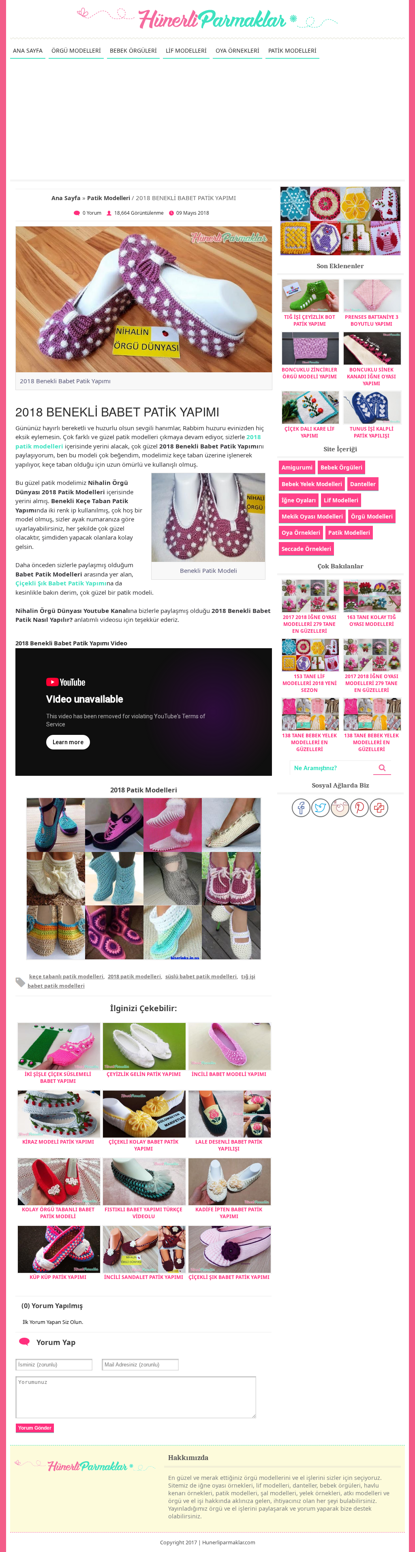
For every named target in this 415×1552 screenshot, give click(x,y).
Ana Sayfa (66, 198)
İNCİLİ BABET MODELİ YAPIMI (229, 1074)
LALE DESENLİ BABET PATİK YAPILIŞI (228, 1145)
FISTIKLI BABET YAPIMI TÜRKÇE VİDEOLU (143, 1213)
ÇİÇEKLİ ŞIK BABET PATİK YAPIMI (229, 1277)
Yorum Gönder (34, 1428)
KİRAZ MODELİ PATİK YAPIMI (58, 1141)
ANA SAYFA (28, 50)
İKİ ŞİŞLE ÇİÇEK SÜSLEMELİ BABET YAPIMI (58, 1077)
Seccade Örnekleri (306, 549)
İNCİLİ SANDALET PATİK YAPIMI (143, 1277)
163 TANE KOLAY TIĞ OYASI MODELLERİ (371, 621)
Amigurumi (297, 467)
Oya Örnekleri (301, 532)
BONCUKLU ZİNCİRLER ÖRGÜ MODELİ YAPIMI (309, 373)
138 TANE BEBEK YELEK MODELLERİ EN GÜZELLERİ (309, 742)
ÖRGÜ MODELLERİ (76, 50)
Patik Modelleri (108, 198)
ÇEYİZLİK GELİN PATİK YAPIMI (144, 1074)
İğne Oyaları (299, 500)
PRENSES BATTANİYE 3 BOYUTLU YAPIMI (371, 320)
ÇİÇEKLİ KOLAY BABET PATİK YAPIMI (143, 1145)
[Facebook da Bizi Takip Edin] (301, 807)
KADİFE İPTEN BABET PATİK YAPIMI (228, 1213)
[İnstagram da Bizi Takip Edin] (340, 807)
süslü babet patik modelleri (201, 976)
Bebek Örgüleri (341, 467)
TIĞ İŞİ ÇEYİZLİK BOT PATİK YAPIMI (309, 320)
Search (382, 768)
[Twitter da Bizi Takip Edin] (320, 807)
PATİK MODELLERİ (292, 50)
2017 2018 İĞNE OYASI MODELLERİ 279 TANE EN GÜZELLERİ (309, 624)
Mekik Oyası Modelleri (312, 516)
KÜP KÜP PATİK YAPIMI (58, 1277)
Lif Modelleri (341, 500)
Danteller (363, 484)
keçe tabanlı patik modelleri (66, 976)
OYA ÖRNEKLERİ (237, 50)
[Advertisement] (207, 118)
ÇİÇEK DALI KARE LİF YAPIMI (310, 432)
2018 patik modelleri (134, 976)
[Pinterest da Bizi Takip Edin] (359, 807)
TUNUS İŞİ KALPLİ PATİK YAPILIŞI (372, 432)
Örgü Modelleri (372, 516)
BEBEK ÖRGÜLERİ (133, 50)
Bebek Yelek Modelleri (312, 484)
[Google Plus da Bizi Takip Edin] (379, 807)
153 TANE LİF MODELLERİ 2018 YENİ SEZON (309, 683)
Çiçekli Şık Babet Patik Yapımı (61, 583)
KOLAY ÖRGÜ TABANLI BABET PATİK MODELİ (58, 1213)
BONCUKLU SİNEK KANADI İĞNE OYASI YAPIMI (371, 376)
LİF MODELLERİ (186, 50)
